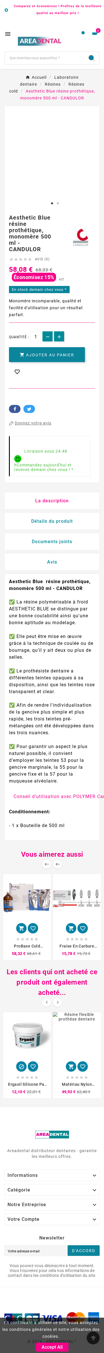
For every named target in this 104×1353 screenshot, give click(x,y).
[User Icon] (83, 34)
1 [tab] (52, 203)
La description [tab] (52, 500)
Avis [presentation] (52, 562)
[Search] (91, 58)
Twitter (29, 409)
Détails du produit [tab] (52, 521)
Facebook (15, 409)
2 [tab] (58, 203)
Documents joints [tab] (52, 541)
